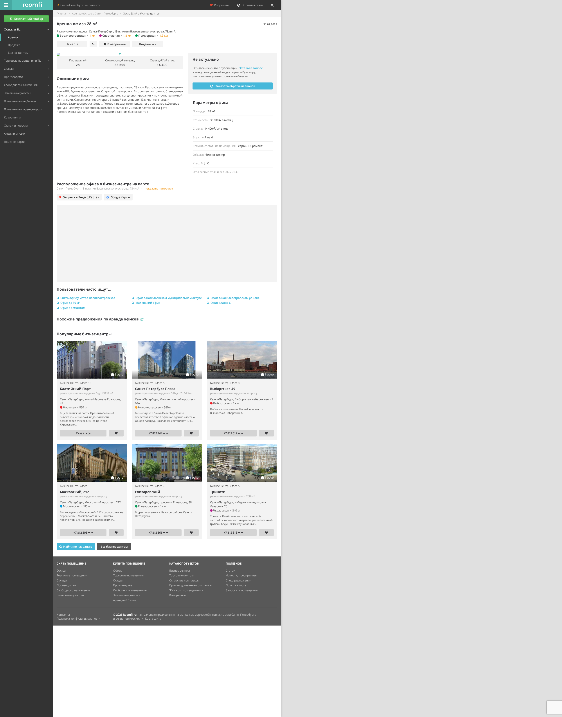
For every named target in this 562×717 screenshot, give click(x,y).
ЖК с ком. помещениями (186, 590)
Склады (62, 580)
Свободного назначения (73, 590)
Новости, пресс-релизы (241, 575)
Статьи (230, 570)
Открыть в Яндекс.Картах (81, 197)
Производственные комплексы (190, 585)
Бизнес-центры (179, 570)
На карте (72, 44)
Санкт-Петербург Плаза (155, 388)
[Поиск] (272, 5)
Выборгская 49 (222, 388)
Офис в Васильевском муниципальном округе (168, 298)
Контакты (63, 615)
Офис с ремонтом (72, 308)
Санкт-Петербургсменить (79, 5)
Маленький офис (147, 303)
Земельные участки (70, 595)
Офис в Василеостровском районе (235, 298)
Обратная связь (251, 5)
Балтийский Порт (75, 388)
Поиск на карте (236, 585)
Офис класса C (221, 303)
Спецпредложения (238, 580)
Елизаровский (147, 492)
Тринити (217, 492)
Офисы (61, 570)
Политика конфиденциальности (78, 618)
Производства (66, 585)
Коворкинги (177, 595)
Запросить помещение (242, 590)
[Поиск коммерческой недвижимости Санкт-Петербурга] (32, 5)
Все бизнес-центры (114, 547)
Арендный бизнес (125, 600)
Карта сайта (153, 618)
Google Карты (120, 197)
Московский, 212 (74, 492)
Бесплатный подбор (28, 19)
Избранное (221, 5)
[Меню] (6, 5)
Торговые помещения (72, 575)
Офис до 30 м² (70, 303)
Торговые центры (181, 575)
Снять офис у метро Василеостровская (87, 298)
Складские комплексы (184, 580)
